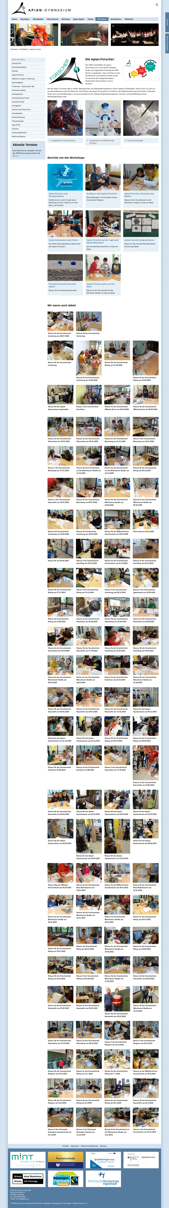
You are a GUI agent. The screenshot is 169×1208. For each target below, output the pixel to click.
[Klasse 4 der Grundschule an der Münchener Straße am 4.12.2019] (117, 1117)
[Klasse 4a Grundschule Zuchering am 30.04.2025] (89, 519)
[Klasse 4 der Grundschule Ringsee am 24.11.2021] (146, 1029)
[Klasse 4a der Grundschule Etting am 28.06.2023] (146, 726)
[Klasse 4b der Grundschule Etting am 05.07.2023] (117, 726)
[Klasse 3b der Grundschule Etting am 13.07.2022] (60, 936)
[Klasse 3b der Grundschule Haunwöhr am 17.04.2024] (89, 636)
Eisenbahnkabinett (19, 67)
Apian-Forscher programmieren (139, 240)
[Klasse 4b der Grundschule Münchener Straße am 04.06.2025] (117, 487)
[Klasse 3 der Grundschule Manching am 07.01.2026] (60, 456)
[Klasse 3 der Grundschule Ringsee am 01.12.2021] (117, 1030)
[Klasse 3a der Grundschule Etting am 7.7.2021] (117, 1059)
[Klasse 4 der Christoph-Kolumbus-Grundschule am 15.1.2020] (60, 1117)
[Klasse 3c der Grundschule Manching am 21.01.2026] (117, 427)
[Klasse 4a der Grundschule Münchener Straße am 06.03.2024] (60, 665)
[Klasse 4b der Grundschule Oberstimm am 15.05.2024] (117, 607)
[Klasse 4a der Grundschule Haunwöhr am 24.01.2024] (89, 697)
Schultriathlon (17, 113)
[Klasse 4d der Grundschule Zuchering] (89, 321)
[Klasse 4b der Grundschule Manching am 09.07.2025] (89, 487)
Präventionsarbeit (19, 90)
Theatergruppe (18, 121)
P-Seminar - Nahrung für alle (23, 86)
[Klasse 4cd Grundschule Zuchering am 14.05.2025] (60, 519)
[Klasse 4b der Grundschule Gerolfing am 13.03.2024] (146, 636)
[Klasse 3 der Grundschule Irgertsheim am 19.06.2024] (146, 578)
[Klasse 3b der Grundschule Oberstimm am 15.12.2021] (60, 1029)
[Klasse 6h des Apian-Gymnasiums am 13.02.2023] (117, 836)
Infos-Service (52, 19)
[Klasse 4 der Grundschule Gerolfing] (89, 394)
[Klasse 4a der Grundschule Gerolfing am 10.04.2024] (117, 636)
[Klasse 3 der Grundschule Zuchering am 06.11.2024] (117, 578)
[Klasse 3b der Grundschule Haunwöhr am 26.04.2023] (60, 799)
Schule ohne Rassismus (21, 109)
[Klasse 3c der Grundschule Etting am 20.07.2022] (146, 904)
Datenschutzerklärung (89, 1146)
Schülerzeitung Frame (20, 98)
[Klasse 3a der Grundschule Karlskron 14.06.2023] (89, 755)
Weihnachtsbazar (18, 136)
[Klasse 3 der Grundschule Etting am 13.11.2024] (89, 578)
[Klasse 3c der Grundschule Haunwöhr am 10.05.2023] (146, 762)
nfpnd (23, 1199)
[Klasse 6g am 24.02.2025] (146, 519)
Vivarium (15, 129)
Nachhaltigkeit (17, 83)
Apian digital (78, 19)
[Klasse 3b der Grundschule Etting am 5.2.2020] (89, 1088)
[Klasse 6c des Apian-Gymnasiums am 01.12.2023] (60, 726)
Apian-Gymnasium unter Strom (63, 240)
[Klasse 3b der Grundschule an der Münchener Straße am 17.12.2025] (89, 456)
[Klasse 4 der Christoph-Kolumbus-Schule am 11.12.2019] (89, 1117)
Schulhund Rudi (18, 102)
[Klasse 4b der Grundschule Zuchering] (60, 350)
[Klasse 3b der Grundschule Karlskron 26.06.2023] (60, 755)
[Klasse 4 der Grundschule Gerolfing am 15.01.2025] (89, 548)
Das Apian (25, 19)
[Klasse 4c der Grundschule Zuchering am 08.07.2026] (60, 321)
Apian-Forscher (18, 59)
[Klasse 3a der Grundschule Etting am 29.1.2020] (117, 1088)
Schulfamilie (38, 19)
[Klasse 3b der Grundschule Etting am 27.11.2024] (60, 578)
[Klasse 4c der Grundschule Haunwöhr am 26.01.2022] (89, 994)
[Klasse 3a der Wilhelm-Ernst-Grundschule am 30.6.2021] (146, 1059)
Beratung (66, 19)
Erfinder (15, 71)
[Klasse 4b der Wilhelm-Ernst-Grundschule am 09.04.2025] (117, 519)
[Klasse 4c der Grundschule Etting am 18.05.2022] (146, 935)
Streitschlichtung (18, 117)
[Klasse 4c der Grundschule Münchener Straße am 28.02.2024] (89, 665)
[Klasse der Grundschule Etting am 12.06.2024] (60, 607)
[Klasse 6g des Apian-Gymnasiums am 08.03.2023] (60, 829)
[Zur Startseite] (40, 8)
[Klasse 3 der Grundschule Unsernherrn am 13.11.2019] (146, 1117)
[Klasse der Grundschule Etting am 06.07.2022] (89, 935)
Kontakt (66, 1146)
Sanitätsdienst (17, 94)
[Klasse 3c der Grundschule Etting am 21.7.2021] (89, 1059)
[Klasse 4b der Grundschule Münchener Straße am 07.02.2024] (146, 665)
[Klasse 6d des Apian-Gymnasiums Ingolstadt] (60, 394)
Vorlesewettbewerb (19, 133)
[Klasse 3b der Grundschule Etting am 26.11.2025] (146, 456)
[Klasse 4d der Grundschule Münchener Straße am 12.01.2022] (146, 994)
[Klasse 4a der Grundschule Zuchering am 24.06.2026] (89, 358)
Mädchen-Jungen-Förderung (23, 79)
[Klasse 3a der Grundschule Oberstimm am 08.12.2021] (89, 1029)
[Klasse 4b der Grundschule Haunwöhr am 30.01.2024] (60, 697)
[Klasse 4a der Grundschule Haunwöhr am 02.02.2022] (60, 994)
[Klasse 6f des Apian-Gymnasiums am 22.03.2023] (146, 799)
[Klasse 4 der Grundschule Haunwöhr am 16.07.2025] (60, 487)
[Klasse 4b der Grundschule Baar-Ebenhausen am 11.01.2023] (146, 873)
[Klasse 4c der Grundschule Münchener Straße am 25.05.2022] (117, 935)
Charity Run (16, 63)
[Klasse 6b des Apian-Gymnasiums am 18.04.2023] (89, 799)
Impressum (74, 1146)
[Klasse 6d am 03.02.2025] (60, 548)
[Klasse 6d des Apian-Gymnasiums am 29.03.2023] (117, 799)
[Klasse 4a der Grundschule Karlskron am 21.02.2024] (117, 665)
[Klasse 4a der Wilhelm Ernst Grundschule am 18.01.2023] (117, 873)
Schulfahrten (115, 19)
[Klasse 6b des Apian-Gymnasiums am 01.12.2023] (89, 726)
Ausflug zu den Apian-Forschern (102, 194)
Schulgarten (16, 106)
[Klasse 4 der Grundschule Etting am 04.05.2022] (89, 965)
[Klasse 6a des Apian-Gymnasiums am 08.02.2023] (146, 829)
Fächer (91, 19)
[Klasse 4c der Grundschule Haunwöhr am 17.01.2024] (117, 697)
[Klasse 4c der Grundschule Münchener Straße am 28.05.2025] (146, 487)
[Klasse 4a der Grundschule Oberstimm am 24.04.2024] (60, 636)
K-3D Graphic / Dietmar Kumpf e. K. (75, 1203)
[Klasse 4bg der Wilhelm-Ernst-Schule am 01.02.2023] (60, 873)
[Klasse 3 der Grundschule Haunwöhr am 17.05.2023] (117, 755)
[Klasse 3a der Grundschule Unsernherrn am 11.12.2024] (117, 548)
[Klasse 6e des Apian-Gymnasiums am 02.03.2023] (89, 836)
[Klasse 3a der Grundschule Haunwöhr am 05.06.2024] (89, 607)
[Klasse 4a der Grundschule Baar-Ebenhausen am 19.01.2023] (89, 873)
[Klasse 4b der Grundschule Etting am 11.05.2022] (60, 965)
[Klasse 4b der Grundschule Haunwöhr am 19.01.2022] (117, 999)
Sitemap (103, 1146)
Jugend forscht (18, 75)
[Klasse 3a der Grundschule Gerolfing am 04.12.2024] (146, 548)
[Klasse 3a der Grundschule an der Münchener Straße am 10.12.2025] (117, 456)
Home (14, 19)
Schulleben (102, 19)
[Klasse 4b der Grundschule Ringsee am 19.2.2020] (60, 1088)
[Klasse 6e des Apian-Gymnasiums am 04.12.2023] (146, 697)
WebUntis (129, 19)
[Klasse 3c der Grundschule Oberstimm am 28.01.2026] (89, 427)
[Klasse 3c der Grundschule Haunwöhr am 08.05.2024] (146, 607)
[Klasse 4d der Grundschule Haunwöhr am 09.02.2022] (146, 965)
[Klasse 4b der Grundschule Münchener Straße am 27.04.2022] (117, 965)
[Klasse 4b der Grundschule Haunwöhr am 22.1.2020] (146, 1088)
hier (16, 156)
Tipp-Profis (16, 125)
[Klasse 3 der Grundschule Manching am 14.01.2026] (146, 427)
